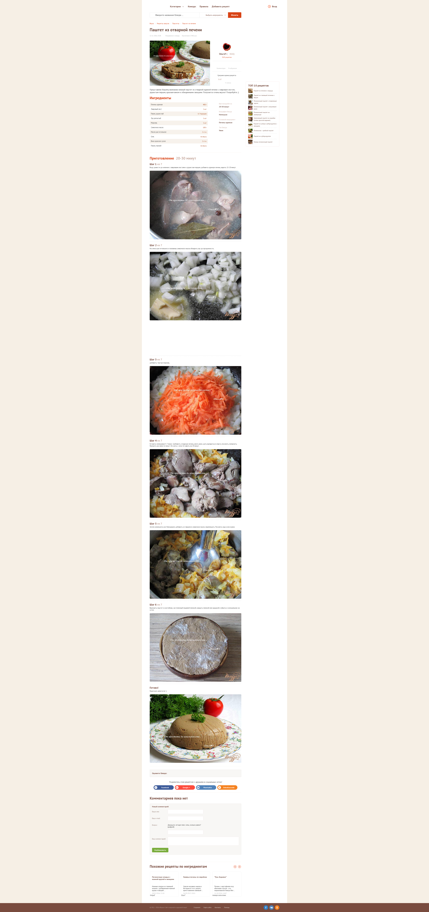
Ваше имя (155, 812)
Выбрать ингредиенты (214, 15)
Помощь (226, 907)
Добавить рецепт (221, 6)
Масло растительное (158, 132)
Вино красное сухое (158, 141)
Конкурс (192, 6)
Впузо (152, 23)
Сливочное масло (157, 127)
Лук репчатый (156, 118)
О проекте (197, 907)
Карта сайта (207, 907)
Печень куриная (157, 105)
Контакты (218, 907)
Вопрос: (155, 825)
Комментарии (221, 68)
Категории (175, 6)
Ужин (221, 130)
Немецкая (223, 114)
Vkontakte (207, 787)
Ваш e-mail (156, 818)
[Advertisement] (195, 338)
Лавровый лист (156, 109)
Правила (204, 6)
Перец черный (156, 146)
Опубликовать (160, 850)
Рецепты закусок (163, 23)
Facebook (165, 787)
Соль (152, 137)
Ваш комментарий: (159, 839)
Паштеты (175, 23)
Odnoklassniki (228, 787)
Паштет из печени (189, 23)
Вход (274, 6)
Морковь (154, 123)
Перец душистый (157, 114)
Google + (186, 787)
